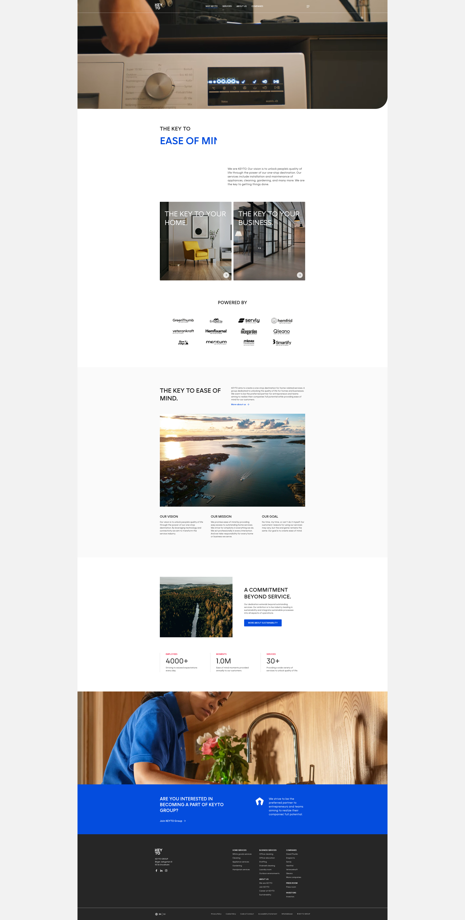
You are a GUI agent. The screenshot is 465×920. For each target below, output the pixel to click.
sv (164, 914)
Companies (291, 850)
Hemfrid (289, 866)
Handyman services (241, 869)
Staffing (263, 862)
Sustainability (265, 895)
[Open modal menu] (308, 6)
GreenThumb (292, 854)
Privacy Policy (216, 914)
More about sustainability (263, 623)
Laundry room (265, 869)
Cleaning (236, 858)
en (160, 914)
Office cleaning (266, 854)
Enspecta (290, 858)
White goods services (242, 854)
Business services (267, 850)
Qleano (289, 873)
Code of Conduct (247, 914)
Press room (292, 883)
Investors (291, 893)
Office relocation (267, 858)
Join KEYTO (264, 887)
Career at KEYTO (267, 891)
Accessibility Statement (267, 914)
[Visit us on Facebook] (156, 870)
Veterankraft (292, 869)
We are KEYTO (265, 883)
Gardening (237, 866)
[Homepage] (159, 6)
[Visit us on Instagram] (166, 870)
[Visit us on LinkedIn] (161, 870)
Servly (288, 862)
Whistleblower (287, 914)
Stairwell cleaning (267, 866)
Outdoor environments (269, 873)
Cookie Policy (231, 914)
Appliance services (240, 862)
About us (263, 879)
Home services (239, 850)
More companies (293, 877)
